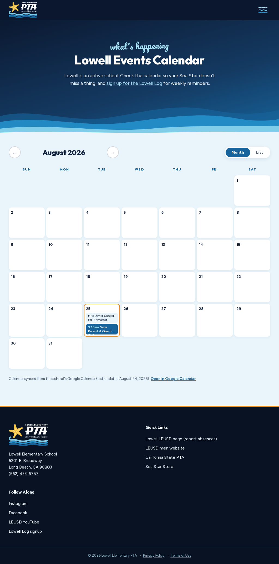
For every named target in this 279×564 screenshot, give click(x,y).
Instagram (18, 503)
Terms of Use (181, 555)
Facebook (18, 512)
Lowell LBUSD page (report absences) (181, 438)
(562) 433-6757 (23, 473)
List (259, 152)
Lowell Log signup (25, 531)
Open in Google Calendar (173, 378)
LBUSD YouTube (24, 522)
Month (238, 152)
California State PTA (164, 457)
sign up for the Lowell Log (134, 83)
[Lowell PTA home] (23, 10)
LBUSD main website (165, 448)
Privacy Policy (154, 555)
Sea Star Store (159, 466)
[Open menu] (263, 10)
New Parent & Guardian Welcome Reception (102, 329)
